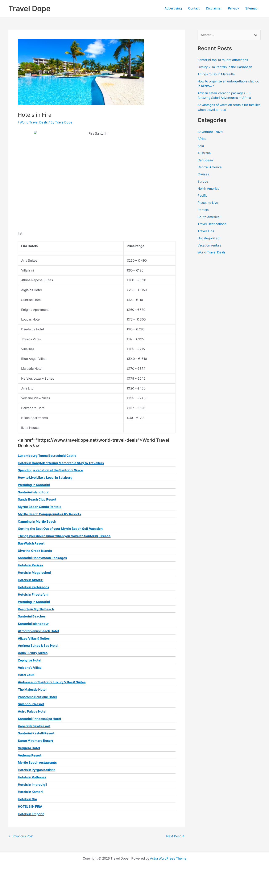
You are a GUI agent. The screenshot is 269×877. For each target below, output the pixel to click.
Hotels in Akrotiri (30, 580)
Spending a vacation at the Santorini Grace (50, 470)
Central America (210, 167)
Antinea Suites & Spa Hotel (38, 646)
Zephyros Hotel (29, 660)
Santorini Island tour (33, 492)
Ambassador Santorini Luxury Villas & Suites (52, 682)
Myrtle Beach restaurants (37, 762)
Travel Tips (206, 231)
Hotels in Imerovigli (32, 785)
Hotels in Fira (30, 806)
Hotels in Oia (27, 799)
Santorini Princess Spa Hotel (39, 719)
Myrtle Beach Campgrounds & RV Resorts (49, 514)
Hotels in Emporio (31, 814)
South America (208, 217)
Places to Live (208, 203)
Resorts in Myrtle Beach (36, 609)
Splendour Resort (31, 704)
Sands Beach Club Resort (37, 499)
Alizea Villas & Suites (34, 638)
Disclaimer (214, 8)
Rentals (203, 210)
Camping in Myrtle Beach (37, 521)
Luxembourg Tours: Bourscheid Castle (47, 456)
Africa (202, 139)
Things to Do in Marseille (216, 74)
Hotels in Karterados (33, 587)
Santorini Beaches (32, 616)
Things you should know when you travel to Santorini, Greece (64, 536)
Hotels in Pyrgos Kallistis (36, 770)
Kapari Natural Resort (34, 726)
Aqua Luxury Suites (32, 653)
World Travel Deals (34, 122)
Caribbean (205, 160)
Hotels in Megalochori (34, 573)
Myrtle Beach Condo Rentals (39, 507)
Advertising (173, 8)
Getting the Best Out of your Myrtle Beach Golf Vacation (60, 529)
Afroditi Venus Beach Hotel (38, 631)
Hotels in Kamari (30, 792)
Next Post (175, 836)
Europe (203, 181)
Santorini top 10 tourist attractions (223, 60)
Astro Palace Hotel (32, 711)
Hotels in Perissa (30, 565)
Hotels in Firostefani (33, 594)
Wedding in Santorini (34, 485)
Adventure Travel (210, 132)
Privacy (233, 8)
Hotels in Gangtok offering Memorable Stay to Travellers (61, 463)
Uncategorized (208, 238)
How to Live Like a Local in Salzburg (45, 478)
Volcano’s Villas (29, 668)
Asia (201, 146)
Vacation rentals (209, 245)
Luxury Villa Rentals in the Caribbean (225, 67)
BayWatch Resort (31, 543)
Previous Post (21, 836)
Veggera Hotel (29, 748)
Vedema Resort (29, 755)
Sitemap (251, 8)
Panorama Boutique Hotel (37, 697)
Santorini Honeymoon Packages (42, 558)
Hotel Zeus (26, 675)
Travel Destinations (212, 224)
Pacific (202, 195)
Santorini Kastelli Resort (36, 733)
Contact (194, 8)
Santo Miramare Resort (35, 741)
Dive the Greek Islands (35, 551)
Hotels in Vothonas (32, 777)
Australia (204, 153)
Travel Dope (29, 8)
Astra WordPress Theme (168, 858)
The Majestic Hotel (32, 690)
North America (208, 189)
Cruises (203, 174)
